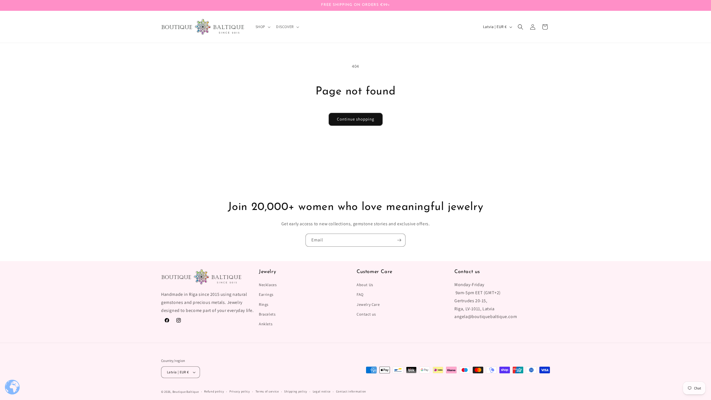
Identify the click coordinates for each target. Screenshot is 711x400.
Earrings (266, 294)
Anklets (265, 323)
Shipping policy (295, 391)
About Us (365, 284)
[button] (262, 26)
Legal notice (322, 391)
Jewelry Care (368, 304)
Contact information (351, 391)
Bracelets (267, 314)
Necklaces (268, 284)
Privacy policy (239, 391)
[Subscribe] (399, 240)
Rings (264, 304)
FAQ (360, 294)
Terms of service (267, 391)
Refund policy (214, 391)
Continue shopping (355, 119)
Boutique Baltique (185, 392)
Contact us (366, 314)
